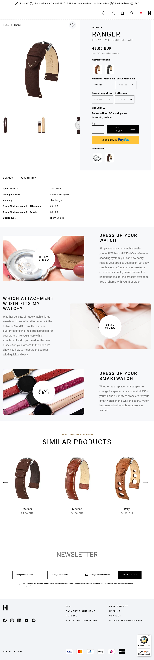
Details (8, 178)
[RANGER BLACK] (109, 69)
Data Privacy (118, 606)
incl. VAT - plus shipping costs (105, 53)
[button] (42, 125)
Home (6, 25)
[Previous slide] (8, 482)
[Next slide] (145, 482)
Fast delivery (122, 3)
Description (28, 178)
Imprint (114, 611)
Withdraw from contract (127, 621)
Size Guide (97, 108)
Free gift (25, 3)
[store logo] (149, 13)
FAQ (137, 3)
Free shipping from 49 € (48, 3)
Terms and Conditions (82, 621)
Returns (71, 616)
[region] (115, 70)
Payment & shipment (80, 611)
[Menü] (149, 636)
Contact (115, 616)
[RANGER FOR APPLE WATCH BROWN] (109, 158)
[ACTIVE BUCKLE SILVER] (97, 158)
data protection (28, 586)
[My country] (141, 13)
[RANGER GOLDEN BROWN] (97, 69)
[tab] (8, 177)
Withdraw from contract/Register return (88, 3)
